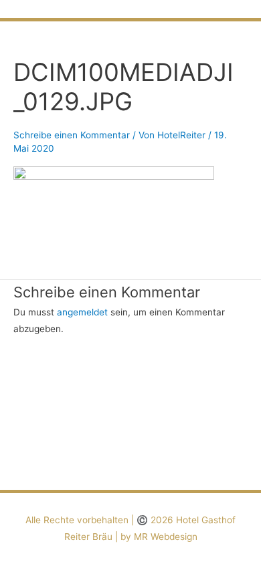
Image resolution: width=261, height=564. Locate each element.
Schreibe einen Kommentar (71, 135)
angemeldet (82, 312)
